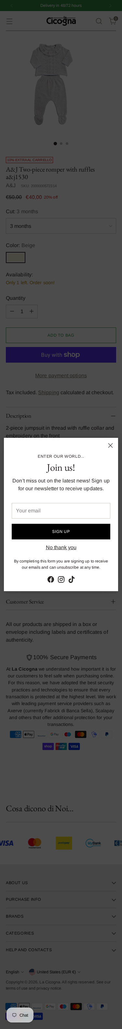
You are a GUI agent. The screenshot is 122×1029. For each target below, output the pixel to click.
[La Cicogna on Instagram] (61, 581)
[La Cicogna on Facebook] (51, 581)
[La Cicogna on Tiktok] (71, 581)
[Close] (110, 445)
